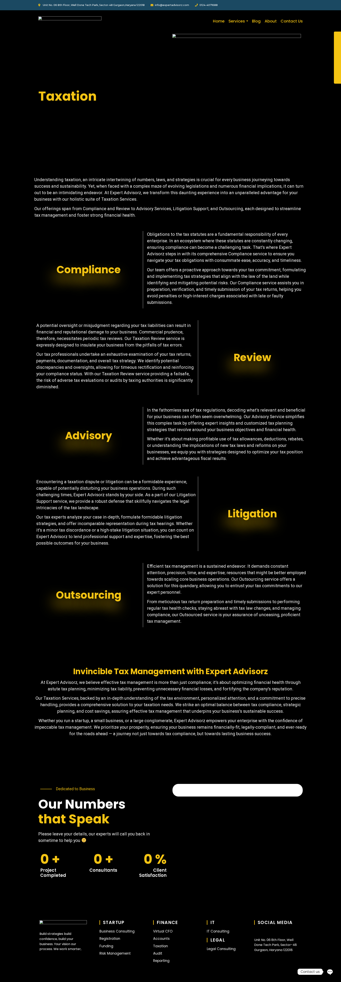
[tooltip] (337, 36)
